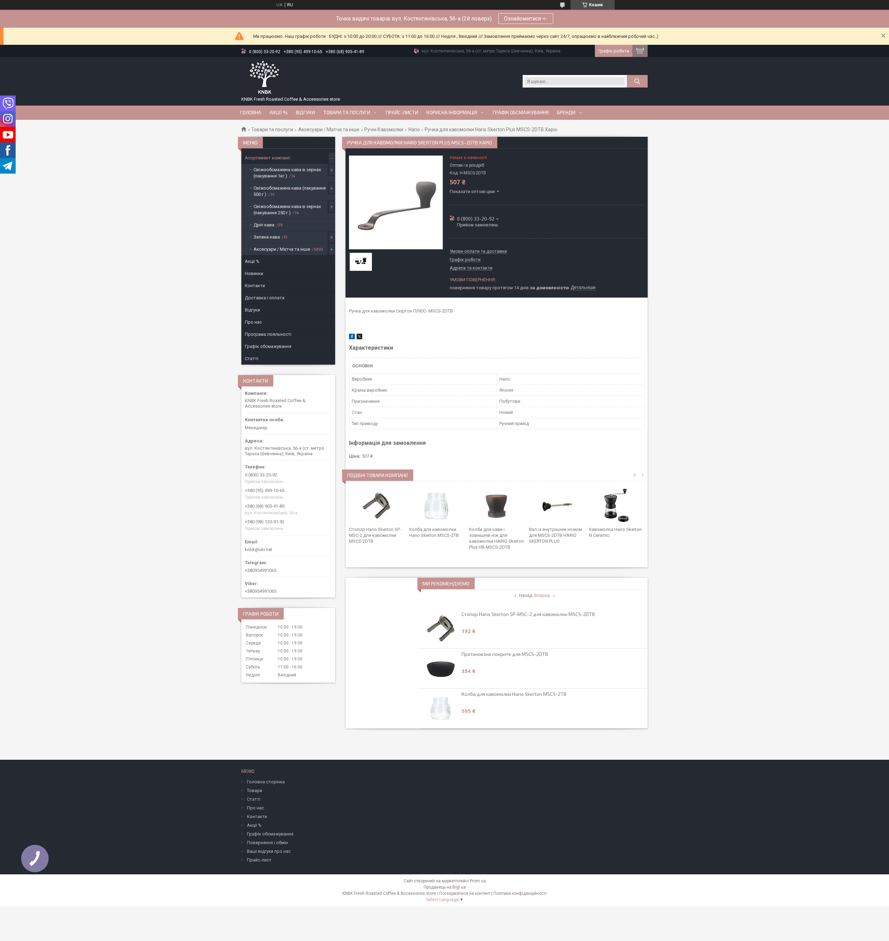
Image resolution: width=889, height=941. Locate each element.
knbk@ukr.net (258, 549)
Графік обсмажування (521, 112)
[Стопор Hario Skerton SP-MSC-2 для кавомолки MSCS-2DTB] (376, 505)
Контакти (255, 285)
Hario (414, 129)
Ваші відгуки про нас (269, 851)
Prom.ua (478, 880)
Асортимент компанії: (268, 157)
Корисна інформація (451, 112)
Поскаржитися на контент (464, 893)
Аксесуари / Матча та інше (328, 129)
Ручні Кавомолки (383, 129)
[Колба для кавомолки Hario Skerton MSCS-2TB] (436, 505)
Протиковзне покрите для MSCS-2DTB (505, 654)
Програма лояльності (268, 334)
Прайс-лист (259, 860)
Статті (251, 358)
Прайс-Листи (402, 112)
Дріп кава (264, 224)
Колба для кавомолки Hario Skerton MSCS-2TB (514, 694)
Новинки (254, 273)
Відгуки (305, 112)
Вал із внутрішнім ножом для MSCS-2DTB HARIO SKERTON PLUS (555, 535)
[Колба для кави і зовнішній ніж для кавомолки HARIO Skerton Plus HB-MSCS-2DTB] (496, 505)
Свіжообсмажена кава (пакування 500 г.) (290, 191)
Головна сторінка (266, 781)
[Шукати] (637, 81)
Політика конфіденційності (520, 893)
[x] (359, 337)
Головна (250, 112)
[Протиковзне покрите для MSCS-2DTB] (440, 668)
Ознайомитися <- (526, 18)
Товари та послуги (346, 112)
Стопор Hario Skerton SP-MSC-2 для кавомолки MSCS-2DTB (375, 535)
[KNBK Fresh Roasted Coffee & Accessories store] (264, 77)
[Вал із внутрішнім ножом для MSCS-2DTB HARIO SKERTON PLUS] (556, 505)
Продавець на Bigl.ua (445, 887)
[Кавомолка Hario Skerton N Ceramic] (616, 505)
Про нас (253, 322)
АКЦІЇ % (278, 112)
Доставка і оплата (264, 297)
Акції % (252, 261)
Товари (254, 790)
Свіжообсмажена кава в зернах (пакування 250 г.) (287, 209)
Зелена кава (267, 237)
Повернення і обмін (267, 842)
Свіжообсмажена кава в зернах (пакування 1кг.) (287, 172)
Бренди (566, 112)
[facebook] (352, 337)
